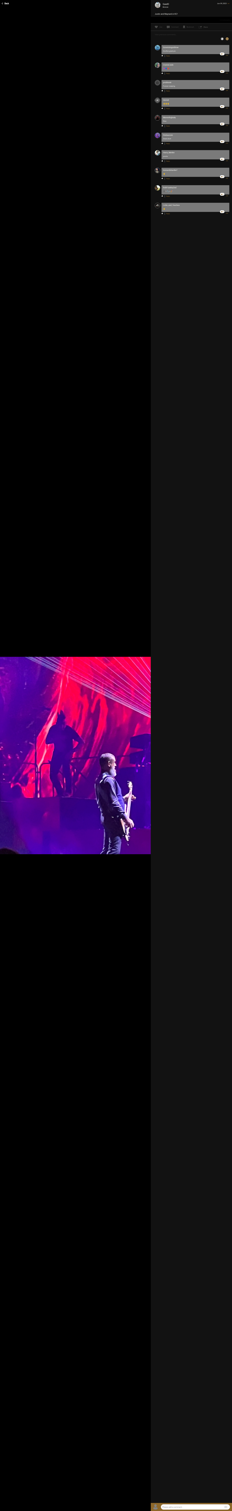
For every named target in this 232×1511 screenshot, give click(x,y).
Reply (168, 56)
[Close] (5, 3)
